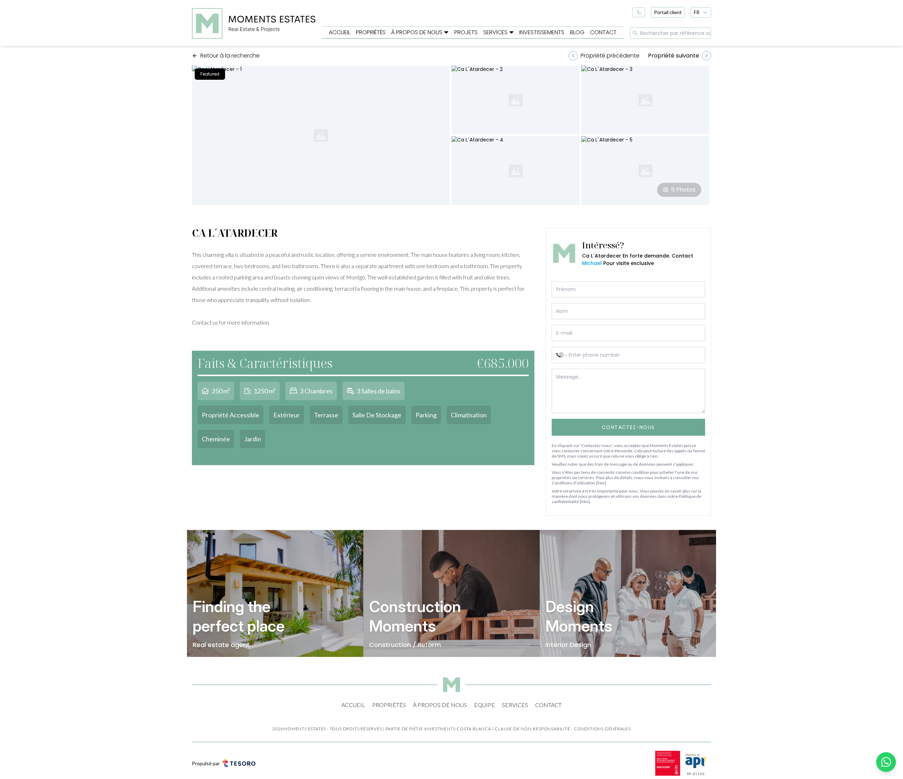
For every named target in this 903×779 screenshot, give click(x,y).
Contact (603, 32)
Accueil (339, 32)
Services (495, 32)
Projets (466, 32)
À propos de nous (416, 32)
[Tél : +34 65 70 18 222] (638, 12)
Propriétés (371, 32)
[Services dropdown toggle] (511, 32)
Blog (577, 32)
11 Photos (683, 190)
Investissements (541, 32)
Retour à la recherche (230, 56)
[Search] (635, 33)
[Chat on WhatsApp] (886, 762)
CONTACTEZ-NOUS (628, 427)
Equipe (484, 704)
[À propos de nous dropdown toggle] (446, 32)
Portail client (668, 12)
